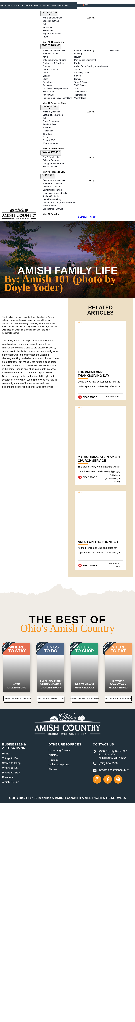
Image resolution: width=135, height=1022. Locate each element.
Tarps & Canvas (81, 82)
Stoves (77, 76)
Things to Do (10, 758)
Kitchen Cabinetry (51, 196)
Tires (76, 88)
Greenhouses (49, 82)
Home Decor (48, 92)
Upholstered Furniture (53, 209)
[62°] (83, 5)
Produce (78, 63)
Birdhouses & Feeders (53, 63)
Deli (44, 118)
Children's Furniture (52, 187)
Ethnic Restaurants (51, 121)
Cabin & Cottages (51, 160)
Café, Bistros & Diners (53, 115)
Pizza (45, 137)
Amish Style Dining (52, 112)
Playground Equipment (85, 60)
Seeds (77, 69)
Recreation (48, 30)
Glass (45, 79)
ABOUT (68, 5)
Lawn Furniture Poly (52, 199)
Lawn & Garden (81, 50)
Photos (37, 5)
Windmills (114, 50)
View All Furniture (51, 214)
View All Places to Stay (54, 172)
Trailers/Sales (80, 92)
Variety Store (80, 98)
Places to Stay (11, 772)
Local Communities (53, 5)
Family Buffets (49, 124)
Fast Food (47, 127)
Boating (46, 66)
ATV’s (45, 57)
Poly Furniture (49, 206)
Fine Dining (48, 131)
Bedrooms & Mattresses (54, 180)
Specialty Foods (81, 73)
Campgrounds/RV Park (53, 163)
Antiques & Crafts (51, 54)
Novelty (77, 57)
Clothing (46, 76)
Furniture (7, 777)
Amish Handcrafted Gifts (54, 50)
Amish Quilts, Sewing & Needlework (91, 66)
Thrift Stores (80, 85)
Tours (45, 37)
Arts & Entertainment (52, 18)
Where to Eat (10, 767)
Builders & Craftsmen (52, 183)
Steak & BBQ (49, 140)
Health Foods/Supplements (55, 88)
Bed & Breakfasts (51, 157)
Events (28, 5)
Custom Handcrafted (52, 190)
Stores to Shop (11, 763)
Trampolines (80, 95)
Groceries (47, 85)
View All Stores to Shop (54, 103)
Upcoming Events (59, 750)
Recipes (53, 759)
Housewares (48, 95)
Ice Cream (47, 134)
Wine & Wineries (50, 143)
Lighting (78, 54)
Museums (47, 27)
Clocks (46, 73)
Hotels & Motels (50, 167)
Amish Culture (11, 782)
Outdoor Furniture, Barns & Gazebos (60, 202)
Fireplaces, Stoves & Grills (55, 193)
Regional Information (52, 33)
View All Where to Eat (53, 149)
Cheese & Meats (50, 69)
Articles (18, 5)
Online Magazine (59, 764)
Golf (44, 24)
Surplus (77, 79)
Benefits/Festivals (51, 21)
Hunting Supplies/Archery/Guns (57, 98)
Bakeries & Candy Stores (54, 60)
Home (5, 753)
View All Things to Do (53, 42)
